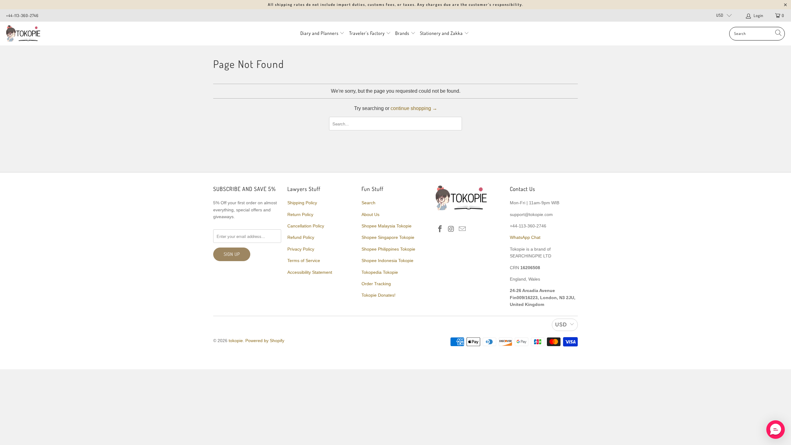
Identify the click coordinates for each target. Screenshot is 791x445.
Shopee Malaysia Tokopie (387, 225)
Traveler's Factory (367, 33)
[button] (775, 429)
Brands (402, 33)
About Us (370, 214)
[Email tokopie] (462, 229)
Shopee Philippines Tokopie (388, 249)
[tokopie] (23, 33)
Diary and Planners (319, 33)
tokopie (236, 340)
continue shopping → (414, 108)
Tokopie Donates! (379, 295)
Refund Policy (300, 237)
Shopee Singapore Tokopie (388, 237)
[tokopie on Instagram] (451, 229)
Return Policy (300, 214)
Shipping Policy (302, 202)
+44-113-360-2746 (22, 15)
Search (368, 202)
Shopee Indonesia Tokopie (387, 260)
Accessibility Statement (309, 272)
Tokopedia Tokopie (380, 272)
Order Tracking (376, 283)
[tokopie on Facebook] (440, 229)
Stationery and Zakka (441, 33)
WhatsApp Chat (525, 237)
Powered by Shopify (264, 340)
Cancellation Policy (305, 225)
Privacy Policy (300, 249)
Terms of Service (303, 260)
